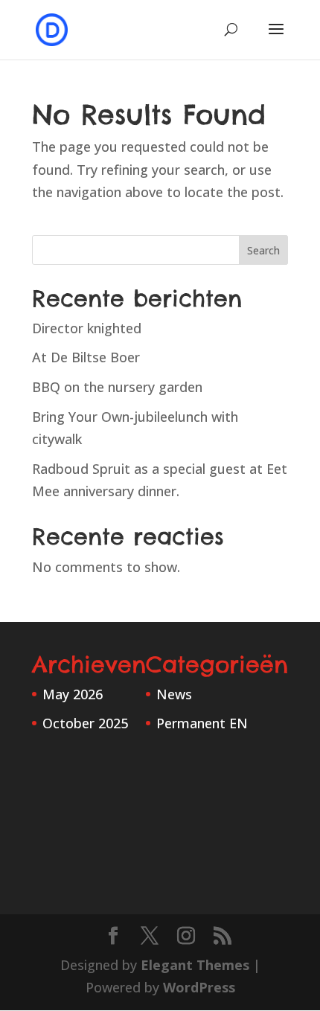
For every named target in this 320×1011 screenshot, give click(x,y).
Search (263, 250)
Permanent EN (202, 723)
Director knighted (86, 328)
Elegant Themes (195, 965)
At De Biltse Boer (86, 357)
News (174, 694)
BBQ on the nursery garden (117, 387)
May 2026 (72, 694)
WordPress (199, 987)
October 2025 (85, 723)
